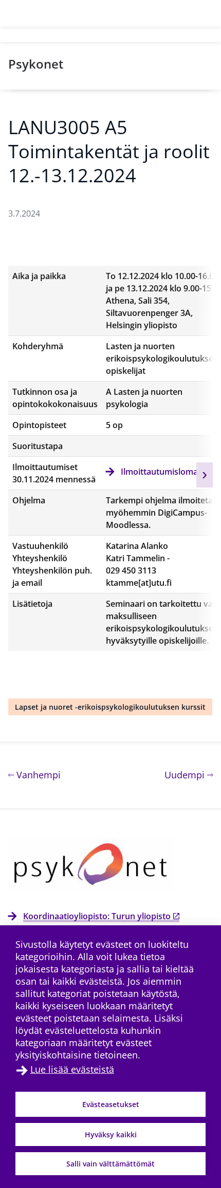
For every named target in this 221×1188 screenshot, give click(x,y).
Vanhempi (37, 774)
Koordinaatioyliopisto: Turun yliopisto (97, 916)
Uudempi (188, 774)
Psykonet (36, 63)
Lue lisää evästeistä (72, 1069)
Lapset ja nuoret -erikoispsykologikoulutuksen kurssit (110, 707)
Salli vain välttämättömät (110, 1164)
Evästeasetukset (110, 1104)
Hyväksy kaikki (111, 1134)
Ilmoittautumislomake (164, 471)
